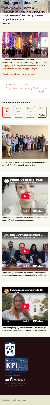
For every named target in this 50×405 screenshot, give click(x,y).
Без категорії (30, 74)
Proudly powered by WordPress (14, 400)
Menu (4, 23)
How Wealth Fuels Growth (16, 84)
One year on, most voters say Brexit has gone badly (26, 90)
